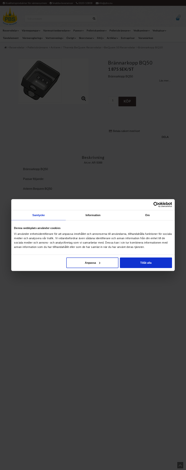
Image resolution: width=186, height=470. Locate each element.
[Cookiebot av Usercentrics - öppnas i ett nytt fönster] (156, 204)
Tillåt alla (145, 262)
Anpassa (90, 262)
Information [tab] (93, 215)
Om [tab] (147, 215)
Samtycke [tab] (38, 215)
